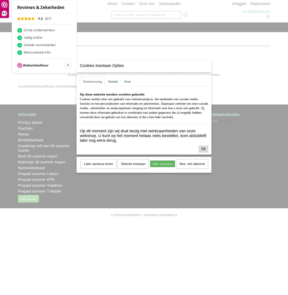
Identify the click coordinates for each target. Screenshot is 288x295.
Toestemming (92, 81)
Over (127, 81)
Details (113, 81)
